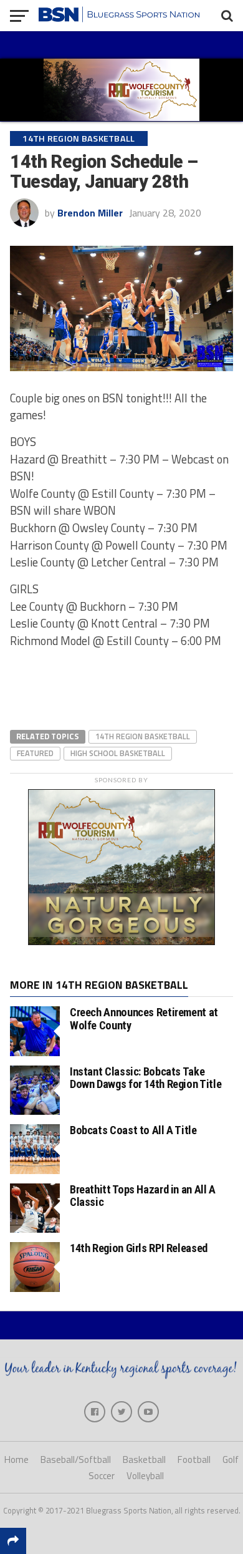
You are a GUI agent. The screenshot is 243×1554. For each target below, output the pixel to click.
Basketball (144, 1459)
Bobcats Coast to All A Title (133, 1130)
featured (35, 753)
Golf (230, 1459)
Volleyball (145, 1476)
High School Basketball (117, 753)
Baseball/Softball (75, 1459)
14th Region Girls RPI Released (138, 1248)
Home (16, 1459)
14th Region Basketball (142, 736)
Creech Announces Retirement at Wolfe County (144, 1018)
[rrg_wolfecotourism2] (121, 941)
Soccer (101, 1476)
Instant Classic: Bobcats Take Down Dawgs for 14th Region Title (145, 1077)
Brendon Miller (90, 212)
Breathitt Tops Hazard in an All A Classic (143, 1195)
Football (194, 1459)
